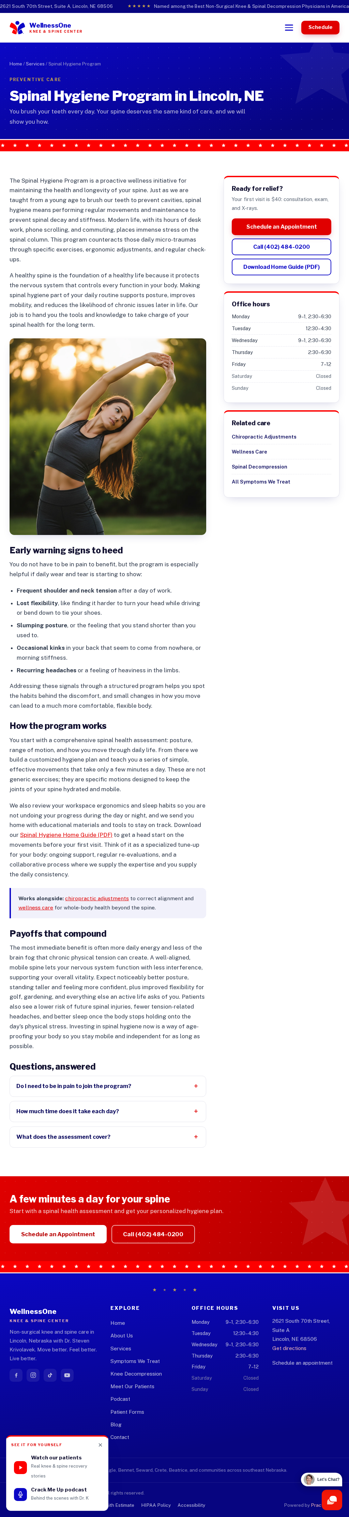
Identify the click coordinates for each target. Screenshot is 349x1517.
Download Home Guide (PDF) (281, 267)
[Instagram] (33, 1375)
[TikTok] (50, 1375)
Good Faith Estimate (112, 1505)
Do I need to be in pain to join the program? (73, 1086)
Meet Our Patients (132, 1386)
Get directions (289, 1348)
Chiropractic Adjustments (264, 437)
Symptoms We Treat (135, 1361)
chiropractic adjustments (97, 898)
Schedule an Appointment (281, 227)
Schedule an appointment (302, 1363)
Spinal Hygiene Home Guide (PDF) (66, 834)
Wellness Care (249, 452)
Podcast (120, 1399)
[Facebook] (16, 1375)
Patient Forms (127, 1412)
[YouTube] (67, 1375)
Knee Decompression (136, 1374)
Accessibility (191, 1505)
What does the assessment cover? (63, 1136)
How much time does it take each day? (67, 1111)
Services (35, 63)
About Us (121, 1335)
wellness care (35, 907)
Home (16, 63)
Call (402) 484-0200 (281, 247)
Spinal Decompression (259, 467)
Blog (116, 1424)
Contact (119, 1437)
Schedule (320, 27)
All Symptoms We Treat (261, 482)
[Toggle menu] (289, 27)
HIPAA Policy (156, 1505)
